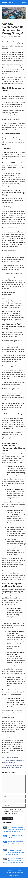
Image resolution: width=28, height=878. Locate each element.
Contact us (18, 870)
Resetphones (8, 2)
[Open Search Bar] (19, 2)
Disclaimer (20, 872)
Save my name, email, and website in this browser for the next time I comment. (13, 811)
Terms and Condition (10, 872)
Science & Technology (11, 757)
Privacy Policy (10, 870)
